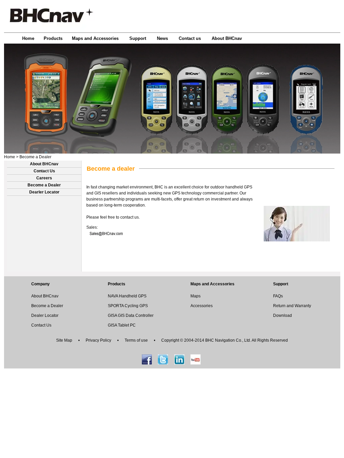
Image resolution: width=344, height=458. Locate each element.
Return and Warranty (292, 305)
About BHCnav (227, 38)
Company (40, 284)
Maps (195, 296)
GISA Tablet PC (122, 325)
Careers (44, 178)
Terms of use (136, 340)
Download (282, 315)
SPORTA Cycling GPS (128, 305)
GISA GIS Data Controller (131, 315)
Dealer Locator (44, 315)
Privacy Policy (98, 340)
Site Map (64, 340)
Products (53, 38)
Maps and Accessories (95, 38)
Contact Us (44, 171)
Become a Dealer (35, 157)
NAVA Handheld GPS (127, 296)
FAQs (278, 296)
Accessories (201, 305)
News (162, 38)
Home (28, 38)
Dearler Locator (44, 192)
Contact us (190, 38)
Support (137, 38)
